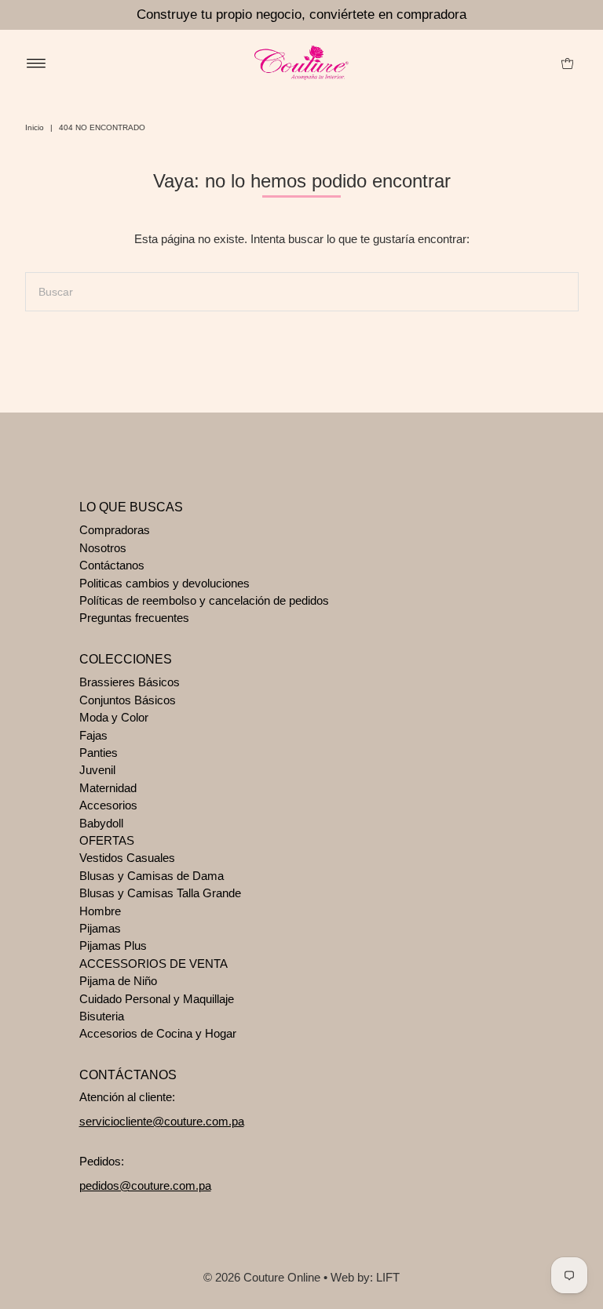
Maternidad (108, 787)
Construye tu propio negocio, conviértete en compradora (301, 14)
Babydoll (101, 823)
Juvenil (97, 769)
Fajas (93, 735)
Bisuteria (101, 1016)
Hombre (100, 911)
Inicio (34, 127)
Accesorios (108, 805)
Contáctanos (111, 565)
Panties (98, 752)
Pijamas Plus (113, 945)
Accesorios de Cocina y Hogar (157, 1033)
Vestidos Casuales (127, 857)
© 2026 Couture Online (261, 1277)
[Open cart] (567, 62)
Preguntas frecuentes (134, 617)
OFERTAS (106, 840)
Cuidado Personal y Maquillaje (156, 998)
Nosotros (102, 548)
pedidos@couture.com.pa (145, 1185)
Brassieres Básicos (129, 682)
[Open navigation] (36, 62)
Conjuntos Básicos (127, 700)
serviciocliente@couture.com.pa (161, 1121)
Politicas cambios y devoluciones (164, 583)
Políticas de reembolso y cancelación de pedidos (204, 600)
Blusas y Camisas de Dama (151, 875)
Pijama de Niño (118, 980)
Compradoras (114, 529)
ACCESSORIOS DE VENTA (153, 963)
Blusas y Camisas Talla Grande (160, 893)
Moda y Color (113, 717)
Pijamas (100, 928)
